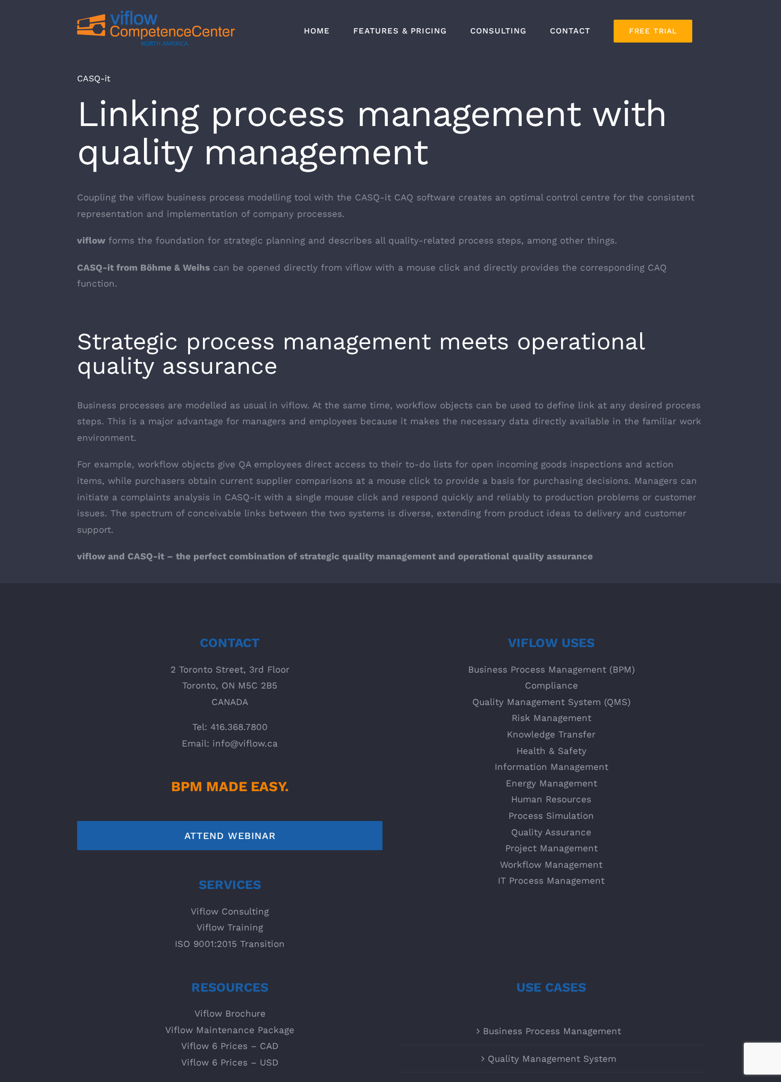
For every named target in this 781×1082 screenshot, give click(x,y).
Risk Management (551, 717)
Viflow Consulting (230, 911)
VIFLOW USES (551, 642)
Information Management (551, 766)
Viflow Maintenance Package (229, 1030)
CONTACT (230, 642)
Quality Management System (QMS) (551, 702)
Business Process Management (552, 1031)
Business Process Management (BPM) (551, 669)
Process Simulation (551, 815)
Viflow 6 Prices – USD (229, 1062)
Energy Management (551, 783)
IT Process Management (551, 880)
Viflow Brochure (230, 1013)
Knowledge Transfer (551, 734)
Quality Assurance (551, 832)
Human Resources (551, 799)
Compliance (551, 685)
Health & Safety (551, 750)
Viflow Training (230, 927)
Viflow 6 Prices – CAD (229, 1046)
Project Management (551, 848)
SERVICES (230, 884)
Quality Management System (552, 1058)
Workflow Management (551, 864)
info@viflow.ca (245, 743)
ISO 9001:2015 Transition (230, 943)
